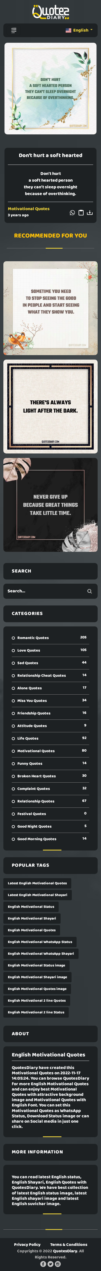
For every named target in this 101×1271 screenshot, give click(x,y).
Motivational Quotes (29, 209)
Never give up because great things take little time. (50, 504)
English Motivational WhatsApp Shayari (41, 954)
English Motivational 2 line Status (36, 1012)
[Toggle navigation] (14, 30)
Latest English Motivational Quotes (37, 883)
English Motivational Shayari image (37, 977)
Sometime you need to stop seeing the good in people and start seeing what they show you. (50, 308)
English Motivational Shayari (32, 918)
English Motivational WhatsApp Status (40, 942)
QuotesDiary (65, 1251)
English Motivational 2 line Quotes (37, 1001)
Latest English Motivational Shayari (37, 895)
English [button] (80, 30)
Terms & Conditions (68, 1244)
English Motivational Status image (36, 965)
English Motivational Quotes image (37, 989)
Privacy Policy (27, 1244)
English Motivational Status (31, 907)
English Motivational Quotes (32, 930)
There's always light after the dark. (50, 406)
